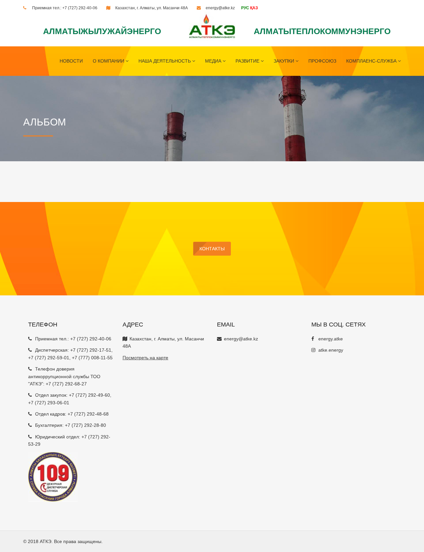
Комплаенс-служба (372, 61)
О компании (109, 61)
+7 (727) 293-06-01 (48, 402)
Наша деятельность (165, 61)
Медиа (214, 61)
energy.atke (330, 338)
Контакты (212, 248)
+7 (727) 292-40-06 (79, 8)
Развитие (248, 61)
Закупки (284, 61)
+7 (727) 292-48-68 (88, 414)
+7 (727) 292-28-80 (85, 425)
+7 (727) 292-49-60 (89, 395)
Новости (71, 61)
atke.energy (330, 350)
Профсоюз (322, 61)
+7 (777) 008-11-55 (92, 357)
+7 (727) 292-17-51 (90, 350)
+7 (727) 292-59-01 (48, 357)
